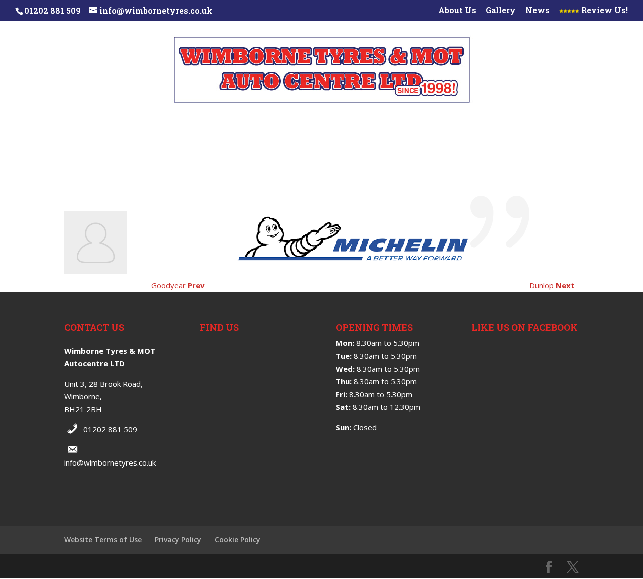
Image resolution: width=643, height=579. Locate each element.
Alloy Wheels (352, 123)
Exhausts (421, 123)
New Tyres (171, 123)
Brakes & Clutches (262, 123)
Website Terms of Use (103, 539)
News (537, 10)
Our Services (103, 123)
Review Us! (603, 10)
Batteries (573, 123)
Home (47, 123)
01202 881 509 (110, 429)
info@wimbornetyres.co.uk (110, 462)
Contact (425, 147)
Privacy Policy (178, 539)
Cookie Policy (237, 539)
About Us (457, 10)
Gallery (501, 10)
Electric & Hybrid (351, 147)
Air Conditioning (497, 123)
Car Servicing (229, 147)
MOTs (286, 147)
